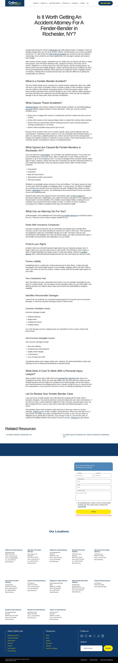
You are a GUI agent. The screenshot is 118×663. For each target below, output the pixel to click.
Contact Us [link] (84, 660)
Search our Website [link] (51, 648)
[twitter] (94, 636)
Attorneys (10, 643)
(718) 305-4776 (35, 559)
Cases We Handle (54, 3)
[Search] (87, 3)
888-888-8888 (106, 3)
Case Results (11, 648)
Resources (66, 3)
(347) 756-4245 (80, 559)
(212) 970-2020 (34, 561)
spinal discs (36, 190)
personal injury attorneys (67, 378)
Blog (47, 638)
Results (35, 3)
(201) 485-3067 (80, 590)
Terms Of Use (82, 506)
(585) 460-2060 (102, 586)
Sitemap (48, 645)
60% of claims (78, 196)
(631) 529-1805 (58, 557)
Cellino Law (37, 411)
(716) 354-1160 (102, 557)
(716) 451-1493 (13, 556)
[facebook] (82, 636)
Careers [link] (10, 645)
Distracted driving (32, 107)
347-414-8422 (12, 617)
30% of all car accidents (57, 54)
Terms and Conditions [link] (106, 660)
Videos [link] (48, 640)
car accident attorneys (69, 215)
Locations (74, 3)
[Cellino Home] (14, 3)
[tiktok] (98, 636)
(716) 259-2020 (12, 560)
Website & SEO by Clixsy (10, 660)
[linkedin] (102, 636)
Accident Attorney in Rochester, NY (19, 434)
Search (108, 648)
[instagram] (86, 636)
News (47, 635)
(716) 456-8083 (35, 615)
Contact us (75, 417)
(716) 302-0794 (58, 617)
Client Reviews (12, 651)
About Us (43, 3)
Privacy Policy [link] (94, 660)
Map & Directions (9, 561)
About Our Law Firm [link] (13, 635)
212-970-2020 (56, 590)
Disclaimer (49, 643)
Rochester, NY (55, 50)
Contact (82, 3)
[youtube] (90, 636)
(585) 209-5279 (13, 588)
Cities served (11, 640)
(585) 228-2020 (12, 590)
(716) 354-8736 (35, 586)
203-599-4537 (57, 588)
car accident (45, 155)
